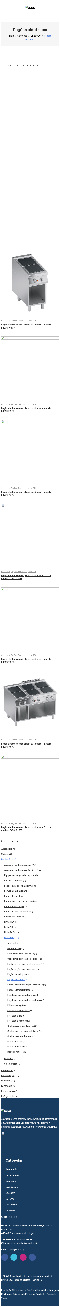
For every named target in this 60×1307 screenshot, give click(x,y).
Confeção (22, 36)
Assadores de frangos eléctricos (20, 870)
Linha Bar (8, 1058)
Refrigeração (7, 1096)
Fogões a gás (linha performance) (23, 964)
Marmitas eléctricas (17, 1046)
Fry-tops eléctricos (17, 1021)
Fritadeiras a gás (15, 1005)
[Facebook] (4, 1257)
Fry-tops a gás (14, 1016)
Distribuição (7, 1070)
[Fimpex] (30, 7)
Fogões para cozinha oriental (18, 886)
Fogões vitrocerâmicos (18, 990)
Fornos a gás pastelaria (15, 891)
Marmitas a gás (14, 1041)
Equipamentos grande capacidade (21, 875)
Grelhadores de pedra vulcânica (22, 1031)
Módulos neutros (15, 1052)
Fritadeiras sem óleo (14, 916)
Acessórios (6, 849)
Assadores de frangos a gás (18, 865)
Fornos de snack (12, 896)
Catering (5, 854)
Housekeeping (8, 1075)
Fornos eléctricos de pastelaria (19, 901)
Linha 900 (36, 36)
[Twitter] (13, 1257)
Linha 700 (9, 932)
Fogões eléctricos (19, 321)
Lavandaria (6, 1086)
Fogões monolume (13, 880)
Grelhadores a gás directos (20, 1026)
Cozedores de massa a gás (20, 953)
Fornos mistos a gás (14, 906)
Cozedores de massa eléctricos (22, 959)
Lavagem (5, 1081)
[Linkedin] (32, 1257)
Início (11, 36)
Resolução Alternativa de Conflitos (18, 1290)
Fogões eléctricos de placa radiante (25, 984)
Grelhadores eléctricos (18, 1036)
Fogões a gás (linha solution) (21, 969)
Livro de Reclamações (48, 1290)
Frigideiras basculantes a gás (21, 995)
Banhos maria (14, 948)
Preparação (7, 1091)
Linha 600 (9, 927)
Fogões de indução (16, 974)
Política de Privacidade (13, 1294)
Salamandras (10, 1064)
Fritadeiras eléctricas (18, 1010)
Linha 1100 (9, 922)
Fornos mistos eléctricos (16, 911)
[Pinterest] (23, 1257)
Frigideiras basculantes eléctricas (24, 1000)
